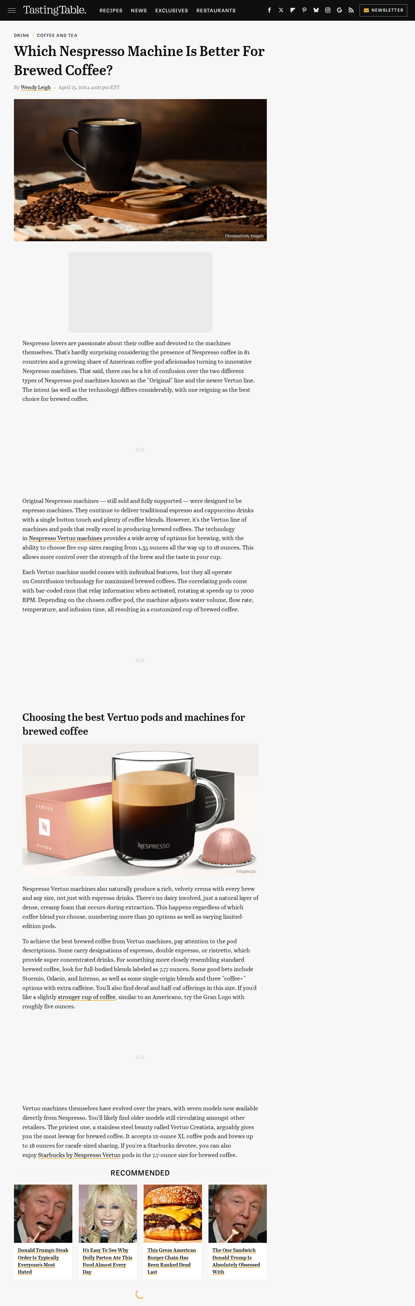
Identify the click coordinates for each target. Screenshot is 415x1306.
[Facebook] (269, 11)
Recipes (111, 10)
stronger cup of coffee (86, 997)
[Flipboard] (293, 11)
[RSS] (351, 11)
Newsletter (388, 10)
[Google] (339, 11)
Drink (22, 35)
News (139, 10)
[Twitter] (281, 11)
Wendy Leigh (36, 87)
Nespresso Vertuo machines (65, 538)
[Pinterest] (304, 11)
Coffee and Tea (57, 35)
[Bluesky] (316, 11)
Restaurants (216, 10)
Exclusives (171, 10)
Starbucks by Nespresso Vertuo (79, 1155)
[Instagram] (328, 11)
